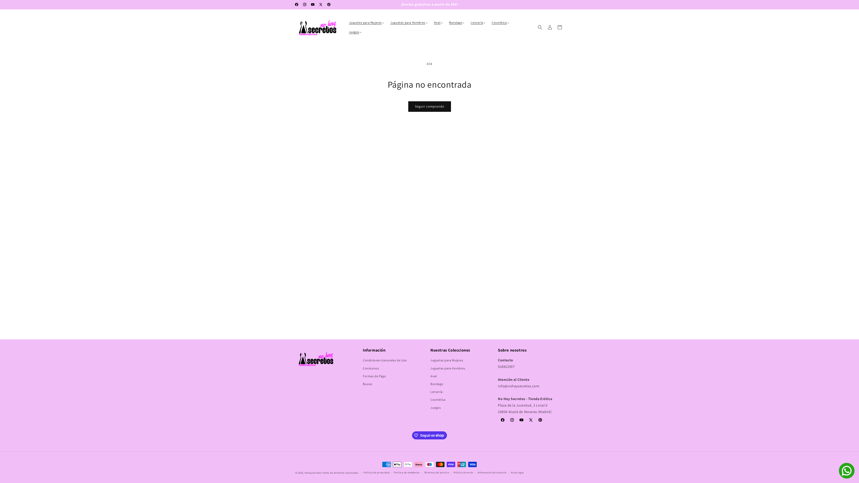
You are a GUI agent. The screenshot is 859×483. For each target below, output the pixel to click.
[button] (367, 22)
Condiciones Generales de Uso (385, 360)
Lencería (436, 392)
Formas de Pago (374, 376)
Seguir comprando (429, 106)
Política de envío (463, 472)
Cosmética (437, 400)
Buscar (368, 384)
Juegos (435, 408)
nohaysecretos (313, 472)
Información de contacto (492, 472)
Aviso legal (517, 472)
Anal (433, 376)
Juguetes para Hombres (447, 368)
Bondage (436, 384)
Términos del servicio (436, 472)
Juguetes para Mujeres (446, 360)
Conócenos (371, 368)
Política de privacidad (376, 472)
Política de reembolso (407, 472)
